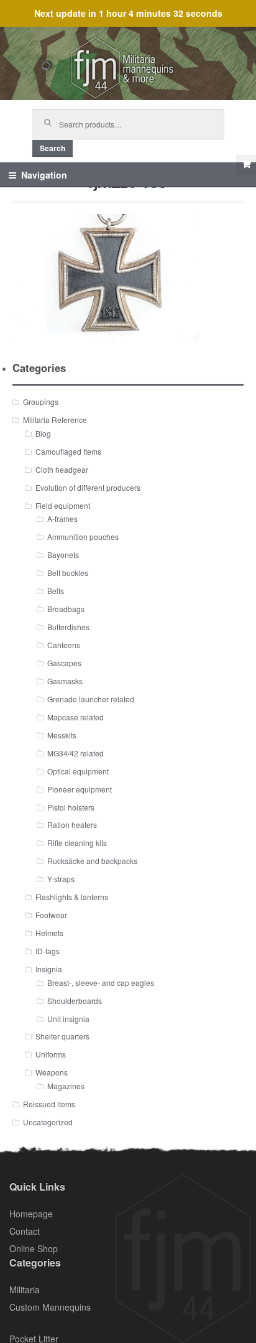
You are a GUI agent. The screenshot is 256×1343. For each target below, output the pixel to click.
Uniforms (50, 1054)
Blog (43, 433)
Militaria (24, 1289)
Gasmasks (65, 681)
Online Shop (33, 1248)
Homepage (31, 1213)
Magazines (66, 1085)
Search (52, 148)
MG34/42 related (75, 753)
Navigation (44, 175)
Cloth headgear (61, 469)
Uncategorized (48, 1122)
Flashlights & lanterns (71, 896)
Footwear (51, 914)
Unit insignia (68, 1018)
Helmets (49, 932)
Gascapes (64, 663)
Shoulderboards (74, 1000)
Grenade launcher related (90, 699)
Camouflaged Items (68, 451)
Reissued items (49, 1104)
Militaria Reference (55, 419)
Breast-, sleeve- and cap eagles (100, 982)
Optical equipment (78, 771)
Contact (24, 1231)
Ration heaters (72, 824)
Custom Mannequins (50, 1307)
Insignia (48, 969)
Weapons (51, 1072)
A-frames (62, 518)
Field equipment (62, 505)
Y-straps (61, 878)
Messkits (61, 735)
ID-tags (47, 951)
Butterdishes (68, 626)
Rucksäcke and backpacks (92, 860)
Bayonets (63, 554)
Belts (55, 590)
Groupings (40, 401)
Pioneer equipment (79, 789)
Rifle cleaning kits (77, 842)
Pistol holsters (70, 807)
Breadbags (66, 608)
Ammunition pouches (83, 536)
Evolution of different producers (87, 487)
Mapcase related (75, 717)
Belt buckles (67, 572)
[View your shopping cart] (246, 165)
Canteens (63, 644)
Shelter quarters (62, 1036)
